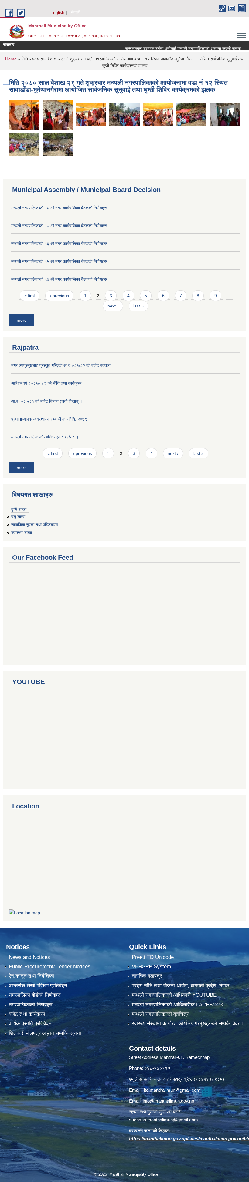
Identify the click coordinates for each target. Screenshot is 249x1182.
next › (112, 306)
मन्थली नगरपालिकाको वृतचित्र (160, 1014)
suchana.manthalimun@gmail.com (163, 1119)
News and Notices (29, 957)
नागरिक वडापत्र (147, 976)
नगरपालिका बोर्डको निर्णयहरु (35, 995)
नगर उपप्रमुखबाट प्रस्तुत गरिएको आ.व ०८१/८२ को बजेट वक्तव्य (61, 365)
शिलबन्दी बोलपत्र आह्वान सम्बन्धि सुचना (45, 1033)
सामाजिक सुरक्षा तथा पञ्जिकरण (34, 524)
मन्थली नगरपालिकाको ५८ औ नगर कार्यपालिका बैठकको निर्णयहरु (59, 207)
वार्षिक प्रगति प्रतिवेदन (30, 1023)
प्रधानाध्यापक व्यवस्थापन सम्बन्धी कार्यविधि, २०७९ (49, 419)
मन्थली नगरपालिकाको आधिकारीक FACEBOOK (178, 1005)
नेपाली (75, 12)
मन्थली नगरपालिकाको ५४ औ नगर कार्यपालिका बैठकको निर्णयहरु (59, 279)
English (57, 12)
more (22, 320)
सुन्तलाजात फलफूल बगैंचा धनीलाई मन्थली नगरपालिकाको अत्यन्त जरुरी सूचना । (172, 48)
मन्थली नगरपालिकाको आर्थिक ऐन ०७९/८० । (45, 437)
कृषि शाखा (18, 509)
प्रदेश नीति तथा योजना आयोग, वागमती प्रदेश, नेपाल (180, 986)
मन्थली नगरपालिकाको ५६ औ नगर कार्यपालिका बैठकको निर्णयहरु (59, 243)
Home (11, 58)
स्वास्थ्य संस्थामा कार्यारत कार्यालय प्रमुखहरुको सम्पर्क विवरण (187, 1023)
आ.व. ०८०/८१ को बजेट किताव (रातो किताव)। (46, 401)
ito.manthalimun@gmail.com (172, 1090)
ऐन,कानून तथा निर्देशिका (31, 976)
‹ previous (59, 295)
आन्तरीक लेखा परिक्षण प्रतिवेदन (38, 986)
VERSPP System (151, 966)
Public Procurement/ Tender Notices (49, 966)
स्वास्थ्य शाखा (21, 532)
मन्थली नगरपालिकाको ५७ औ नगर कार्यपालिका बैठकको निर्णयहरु (59, 225)
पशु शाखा (18, 516)
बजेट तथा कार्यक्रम (27, 1014)
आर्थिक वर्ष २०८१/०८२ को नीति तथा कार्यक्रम (46, 383)
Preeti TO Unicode (153, 957)
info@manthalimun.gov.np (168, 1100)
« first (29, 295)
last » (138, 306)
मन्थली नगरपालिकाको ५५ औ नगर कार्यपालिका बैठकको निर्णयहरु (59, 261)
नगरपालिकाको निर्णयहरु (31, 1005)
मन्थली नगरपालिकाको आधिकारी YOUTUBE (174, 995)
